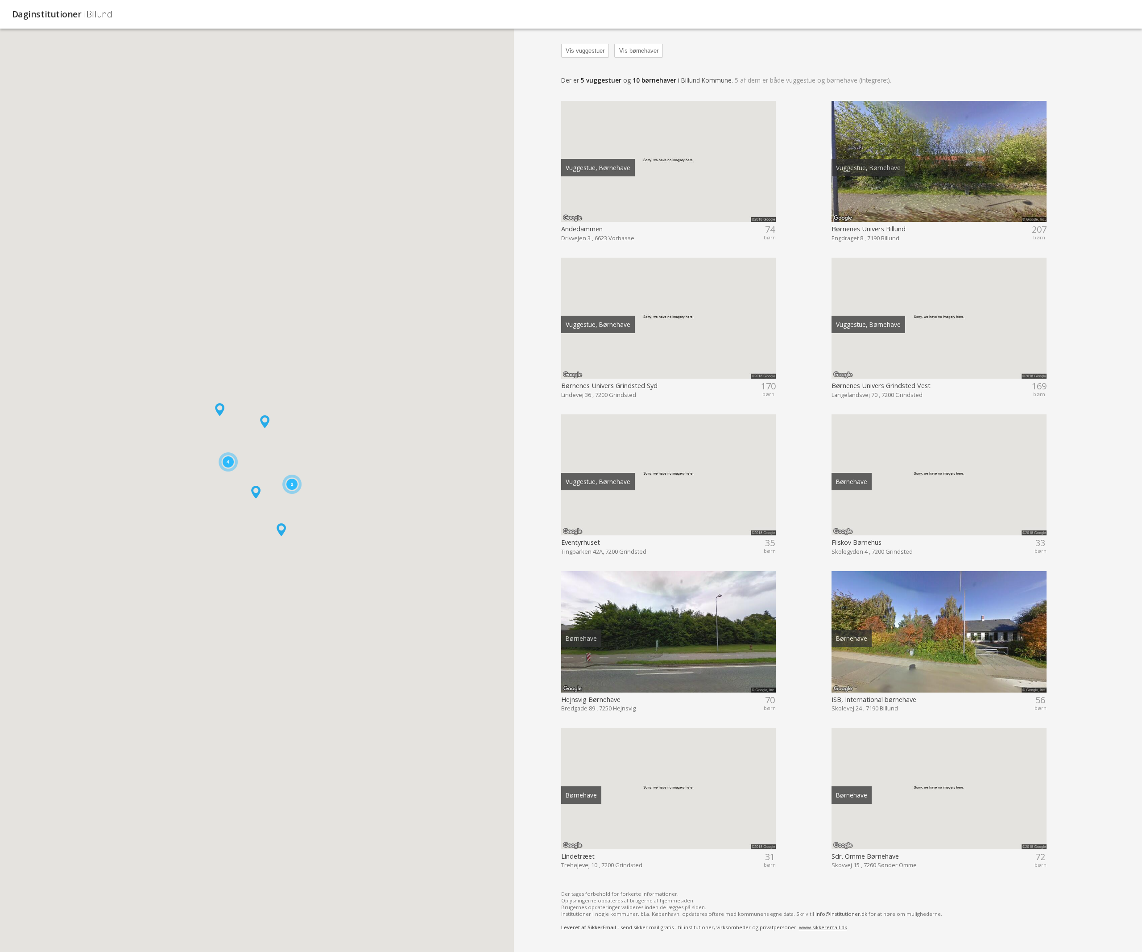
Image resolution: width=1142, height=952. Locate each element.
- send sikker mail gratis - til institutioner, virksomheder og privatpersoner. (704, 927)
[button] (281, 529)
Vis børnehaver (638, 50)
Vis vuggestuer (585, 50)
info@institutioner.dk (841, 913)
